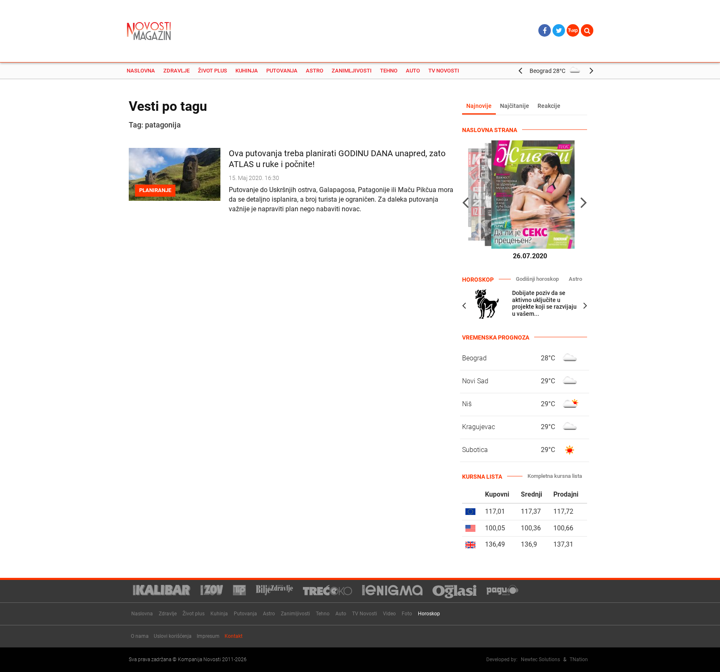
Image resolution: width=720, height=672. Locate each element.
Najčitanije (514, 105)
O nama (140, 636)
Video (389, 614)
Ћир (573, 30)
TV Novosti (443, 70)
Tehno (389, 70)
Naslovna (141, 70)
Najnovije (479, 105)
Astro (314, 70)
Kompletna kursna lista (555, 476)
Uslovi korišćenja (173, 636)
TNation (579, 659)
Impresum (208, 636)
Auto (413, 70)
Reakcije (549, 105)
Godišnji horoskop (537, 279)
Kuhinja (246, 70)
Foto (407, 614)
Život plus (212, 70)
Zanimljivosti (352, 70)
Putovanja (282, 70)
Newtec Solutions (540, 659)
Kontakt (233, 636)
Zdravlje (176, 70)
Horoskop (429, 614)
